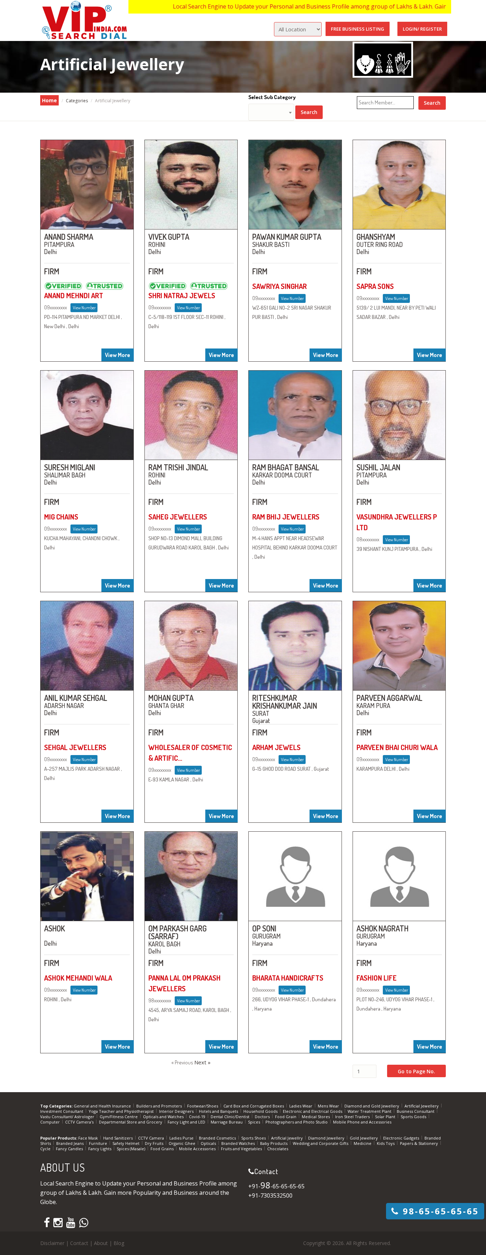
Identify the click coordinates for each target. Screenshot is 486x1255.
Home (49, 100)
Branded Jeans (70, 1143)
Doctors (263, 1116)
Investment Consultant (62, 1111)
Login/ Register (422, 29)
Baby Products (274, 1143)
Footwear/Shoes (203, 1106)
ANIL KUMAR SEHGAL (75, 698)
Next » (202, 1062)
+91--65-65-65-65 (276, 1186)
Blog (118, 1243)
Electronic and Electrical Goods (313, 1111)
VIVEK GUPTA (168, 237)
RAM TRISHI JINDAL (178, 467)
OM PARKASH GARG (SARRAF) (177, 932)
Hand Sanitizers (118, 1138)
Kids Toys (386, 1143)
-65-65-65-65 (441, 1211)
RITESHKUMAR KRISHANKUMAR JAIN (284, 702)
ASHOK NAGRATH (382, 928)
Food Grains (162, 1148)
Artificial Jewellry (287, 1138)
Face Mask (88, 1138)
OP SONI (264, 928)
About (101, 1243)
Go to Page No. (416, 1071)
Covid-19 (197, 1116)
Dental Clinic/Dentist (230, 1116)
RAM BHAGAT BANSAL (285, 467)
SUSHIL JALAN (378, 467)
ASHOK (54, 928)
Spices (254, 1122)
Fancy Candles (70, 1148)
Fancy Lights (100, 1148)
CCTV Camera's (80, 1122)
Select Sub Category (272, 97)
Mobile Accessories (198, 1148)
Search (309, 112)
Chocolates (277, 1148)
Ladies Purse (182, 1138)
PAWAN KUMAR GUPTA (286, 237)
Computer (50, 1122)
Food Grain (286, 1116)
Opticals (209, 1143)
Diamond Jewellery (326, 1138)
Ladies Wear (301, 1106)
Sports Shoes (254, 1138)
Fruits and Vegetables (242, 1148)
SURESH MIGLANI (69, 467)
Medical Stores (316, 1116)
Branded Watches (238, 1143)
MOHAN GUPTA (171, 698)
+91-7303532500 (270, 1195)
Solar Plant (385, 1116)
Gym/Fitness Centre (119, 1116)
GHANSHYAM (375, 237)
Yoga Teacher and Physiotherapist (122, 1111)
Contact (79, 1243)
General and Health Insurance (103, 1106)
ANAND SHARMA (68, 237)
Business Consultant (416, 1111)
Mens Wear (329, 1106)
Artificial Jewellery (422, 1106)
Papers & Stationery (419, 1143)
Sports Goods (414, 1116)
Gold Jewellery (364, 1138)
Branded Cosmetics (218, 1138)
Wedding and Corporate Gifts (321, 1143)
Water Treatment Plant (370, 1111)
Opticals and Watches (164, 1116)
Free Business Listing (357, 29)
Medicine (363, 1143)
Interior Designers (177, 1111)
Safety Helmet (126, 1143)
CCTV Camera (151, 1138)
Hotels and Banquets (219, 1111)
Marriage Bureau (227, 1122)
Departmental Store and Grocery (131, 1122)
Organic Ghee (182, 1143)
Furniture (98, 1143)
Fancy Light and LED (187, 1122)
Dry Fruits (154, 1143)
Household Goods (261, 1111)
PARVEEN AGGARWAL (389, 698)
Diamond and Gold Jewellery (372, 1106)
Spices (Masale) (131, 1148)
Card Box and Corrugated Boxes (254, 1106)
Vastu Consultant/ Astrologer (67, 1116)
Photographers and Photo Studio (297, 1122)
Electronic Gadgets (401, 1138)
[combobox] (271, 112)
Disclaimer (52, 1243)
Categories (77, 101)
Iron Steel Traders (353, 1116)
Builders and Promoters (159, 1106)
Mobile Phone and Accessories (362, 1122)
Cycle (46, 1148)
